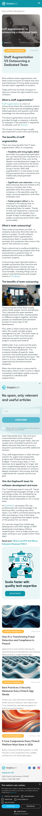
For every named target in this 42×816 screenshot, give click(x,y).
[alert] (21, 799)
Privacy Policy (23, 428)
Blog (4, 11)
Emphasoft (9, 506)
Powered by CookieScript (21, 814)
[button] (21, 811)
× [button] (39, 784)
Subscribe (21, 420)
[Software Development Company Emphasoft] (9, 4)
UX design (15, 276)
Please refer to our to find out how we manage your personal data (22, 428)
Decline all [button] (31, 806)
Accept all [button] (11, 806)
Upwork (23, 125)
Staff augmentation (10, 104)
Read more (13, 792)
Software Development (16, 11)
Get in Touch (15, 594)
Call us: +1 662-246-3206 (11, 779)
